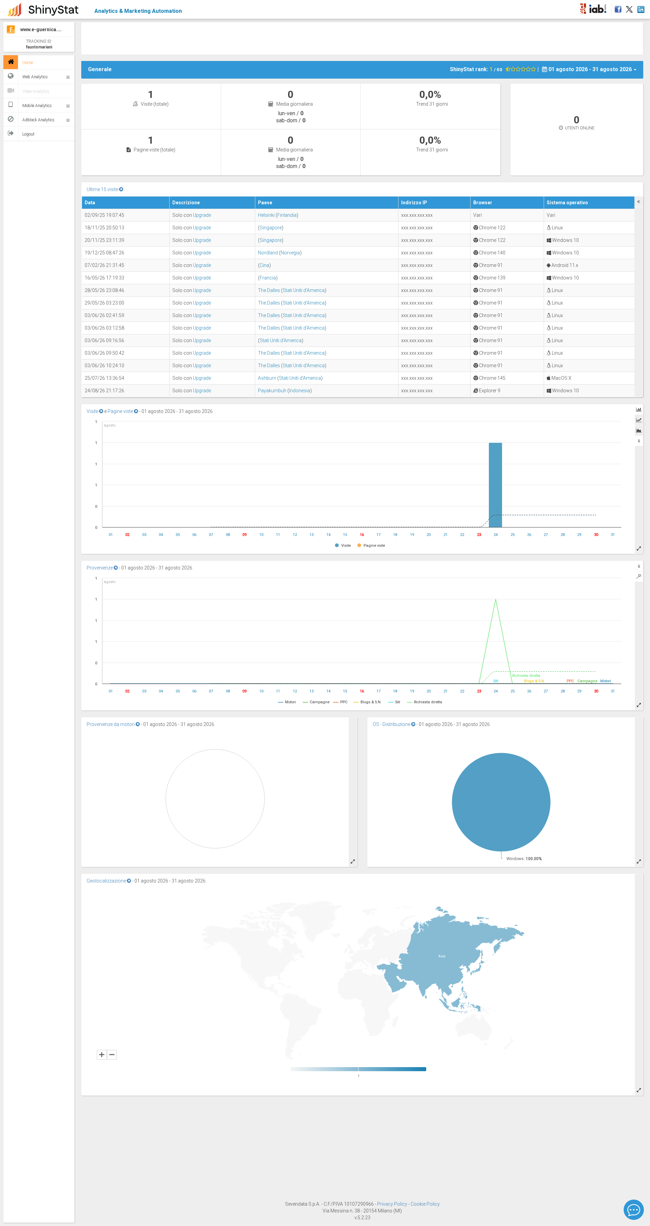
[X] (629, 7)
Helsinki (266, 215)
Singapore (271, 227)
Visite (93, 411)
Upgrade (202, 215)
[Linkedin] (641, 7)
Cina (264, 265)
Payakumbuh (272, 390)
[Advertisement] (227, 37)
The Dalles (269, 290)
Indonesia (299, 390)
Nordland (268, 252)
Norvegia (290, 252)
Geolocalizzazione (107, 881)
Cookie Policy (425, 1204)
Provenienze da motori (111, 724)
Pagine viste (121, 411)
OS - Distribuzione (392, 724)
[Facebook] (617, 7)
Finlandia (287, 215)
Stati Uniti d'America (304, 290)
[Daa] (583, 7)
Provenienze (100, 567)
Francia (268, 277)
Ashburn (267, 378)
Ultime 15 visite (103, 189)
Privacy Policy (392, 1204)
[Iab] (598, 7)
